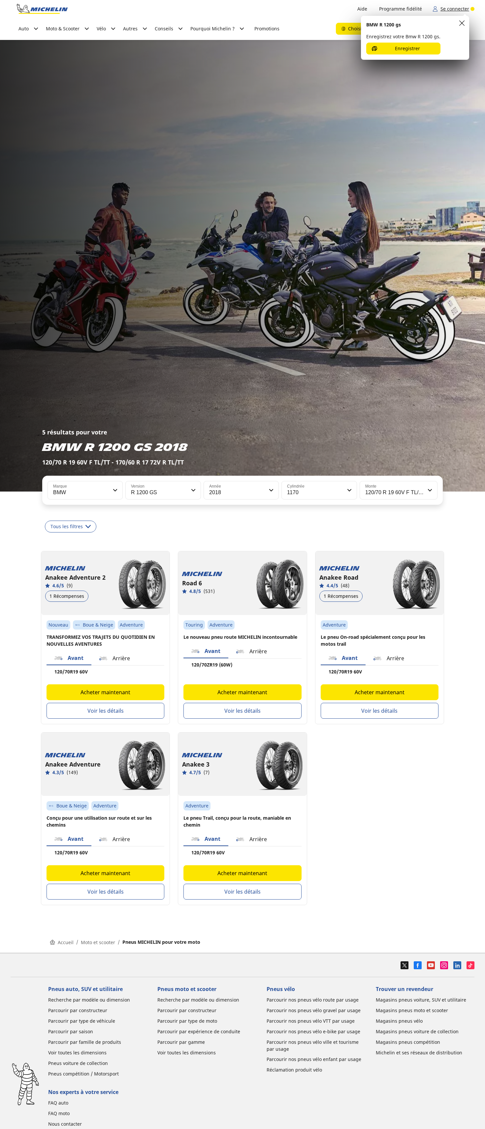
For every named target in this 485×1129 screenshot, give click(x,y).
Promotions (266, 28)
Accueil (66, 942)
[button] (114, 490)
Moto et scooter (98, 942)
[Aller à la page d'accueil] (42, 9)
